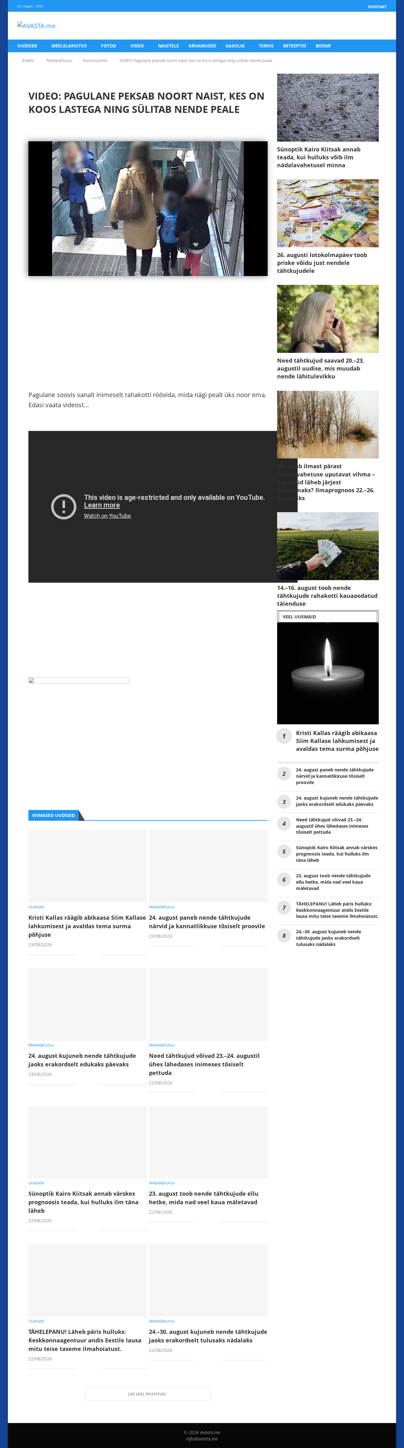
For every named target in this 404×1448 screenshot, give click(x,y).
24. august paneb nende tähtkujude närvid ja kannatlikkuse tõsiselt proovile (335, 776)
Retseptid (294, 46)
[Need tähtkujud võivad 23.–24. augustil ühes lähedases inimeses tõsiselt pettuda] (208, 1004)
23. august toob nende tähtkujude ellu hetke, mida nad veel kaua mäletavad (333, 882)
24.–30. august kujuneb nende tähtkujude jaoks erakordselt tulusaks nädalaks (328, 938)
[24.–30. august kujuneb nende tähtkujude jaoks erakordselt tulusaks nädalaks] (208, 1280)
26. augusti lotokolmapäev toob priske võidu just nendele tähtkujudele (322, 262)
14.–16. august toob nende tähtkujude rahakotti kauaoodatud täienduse (327, 595)
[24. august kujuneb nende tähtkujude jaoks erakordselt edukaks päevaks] (87, 1004)
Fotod (108, 46)
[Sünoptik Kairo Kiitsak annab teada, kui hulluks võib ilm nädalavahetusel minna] (328, 108)
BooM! (323, 46)
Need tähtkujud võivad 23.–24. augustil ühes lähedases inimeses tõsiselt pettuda (204, 1064)
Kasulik (235, 46)
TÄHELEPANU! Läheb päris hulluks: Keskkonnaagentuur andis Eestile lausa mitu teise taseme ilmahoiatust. (84, 1340)
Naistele (168, 46)
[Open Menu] (380, 26)
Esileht (28, 60)
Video (137, 46)
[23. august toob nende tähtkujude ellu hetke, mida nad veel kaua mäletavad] (208, 1142)
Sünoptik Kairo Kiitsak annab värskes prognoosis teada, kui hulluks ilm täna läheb (83, 1202)
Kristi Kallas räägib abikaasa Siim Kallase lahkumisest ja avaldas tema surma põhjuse (87, 926)
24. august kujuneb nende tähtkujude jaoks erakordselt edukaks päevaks (337, 801)
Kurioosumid (95, 60)
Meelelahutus (69, 46)
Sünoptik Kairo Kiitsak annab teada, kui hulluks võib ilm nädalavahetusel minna (318, 157)
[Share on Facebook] (85, 955)
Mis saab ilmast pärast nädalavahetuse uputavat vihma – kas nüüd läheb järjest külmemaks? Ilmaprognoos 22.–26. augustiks (326, 482)
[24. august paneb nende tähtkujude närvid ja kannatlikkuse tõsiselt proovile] (208, 866)
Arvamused (202, 46)
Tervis (266, 46)
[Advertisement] (148, 345)
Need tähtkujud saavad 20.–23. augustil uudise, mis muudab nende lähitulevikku (320, 368)
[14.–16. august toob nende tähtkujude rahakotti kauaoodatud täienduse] (328, 546)
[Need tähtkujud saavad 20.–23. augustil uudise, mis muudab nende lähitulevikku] (328, 319)
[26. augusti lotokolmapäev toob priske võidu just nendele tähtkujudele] (328, 213)
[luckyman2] (78, 682)
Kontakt (377, 6)
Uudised (27, 46)
